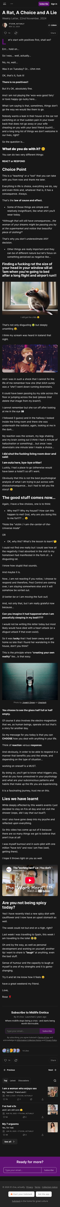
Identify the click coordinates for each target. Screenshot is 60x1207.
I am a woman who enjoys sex (19, 1088)
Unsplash (42, 702)
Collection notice (49, 1187)
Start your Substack (22, 1194)
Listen (54, 25)
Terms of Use (43, 1037)
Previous (11, 1070)
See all (7, 1141)
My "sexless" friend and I (14, 1092)
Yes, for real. (8, 1127)
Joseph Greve (28, 702)
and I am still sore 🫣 (12, 1109)
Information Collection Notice (29, 1040)
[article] (30, 1094)
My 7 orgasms (10, 1124)
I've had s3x (9, 1106)
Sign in (54, 4)
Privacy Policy (51, 1040)
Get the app (43, 1194)
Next (50, 1070)
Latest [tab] (13, 1080)
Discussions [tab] (23, 1080)
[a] (30, 359)
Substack (16, 1201)
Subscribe (43, 4)
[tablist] (16, 1080)
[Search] (55, 1080)
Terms (37, 1187)
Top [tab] (5, 1080)
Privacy (29, 1187)
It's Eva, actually (17, 24)
